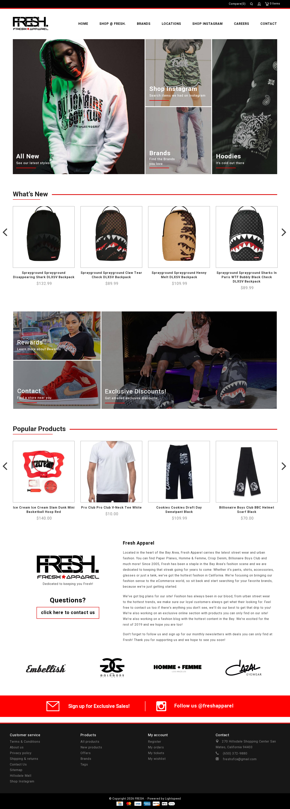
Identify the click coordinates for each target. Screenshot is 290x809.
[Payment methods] (119, 804)
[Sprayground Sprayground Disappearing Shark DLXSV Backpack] (43, 237)
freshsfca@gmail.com (240, 759)
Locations (171, 23)
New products (91, 747)
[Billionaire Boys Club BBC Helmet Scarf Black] (246, 471)
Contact (268, 23)
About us (17, 747)
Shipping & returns (24, 758)
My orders (156, 747)
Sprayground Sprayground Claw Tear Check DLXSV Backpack (111, 275)
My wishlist (157, 758)
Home (83, 23)
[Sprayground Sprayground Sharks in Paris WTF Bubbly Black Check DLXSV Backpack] (246, 237)
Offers (85, 753)
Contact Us (18, 764)
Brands (144, 23)
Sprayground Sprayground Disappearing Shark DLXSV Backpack (44, 275)
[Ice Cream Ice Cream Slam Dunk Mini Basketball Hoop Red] (43, 471)
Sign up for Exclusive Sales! (99, 706)
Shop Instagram (207, 23)
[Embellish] (46, 657)
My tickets (156, 753)
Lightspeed (173, 799)
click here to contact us (68, 612)
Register (154, 741)
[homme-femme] (178, 657)
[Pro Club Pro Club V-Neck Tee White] (111, 471)
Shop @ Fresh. (112, 23)
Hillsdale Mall (20, 775)
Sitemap (16, 770)
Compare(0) (237, 4)
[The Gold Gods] (112, 657)
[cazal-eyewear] (244, 657)
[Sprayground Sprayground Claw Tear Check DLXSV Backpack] (111, 237)
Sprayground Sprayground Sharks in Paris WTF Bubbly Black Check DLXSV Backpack (247, 277)
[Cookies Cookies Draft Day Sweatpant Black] (179, 471)
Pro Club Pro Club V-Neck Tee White (111, 507)
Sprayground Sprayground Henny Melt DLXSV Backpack (179, 275)
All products (89, 741)
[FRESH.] (30, 24)
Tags (84, 764)
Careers (241, 23)
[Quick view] (70, 264)
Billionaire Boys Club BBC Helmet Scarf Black (246, 509)
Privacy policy (21, 753)
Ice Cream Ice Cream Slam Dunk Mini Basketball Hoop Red (44, 509)
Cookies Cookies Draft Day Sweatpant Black (179, 509)
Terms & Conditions (25, 741)
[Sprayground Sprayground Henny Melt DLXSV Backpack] (179, 237)
